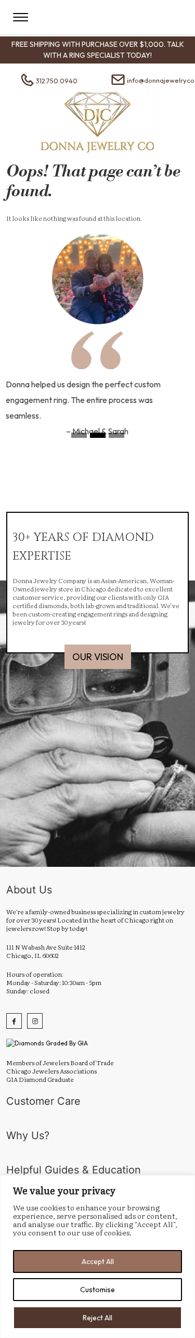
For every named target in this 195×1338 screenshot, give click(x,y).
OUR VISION (97, 657)
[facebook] (14, 1021)
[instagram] (35, 1021)
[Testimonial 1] (79, 439)
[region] (97, 1256)
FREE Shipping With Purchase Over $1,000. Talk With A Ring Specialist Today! (97, 50)
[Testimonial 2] (98, 439)
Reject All (97, 1317)
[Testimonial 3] (116, 439)
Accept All (98, 1261)
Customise (97, 1289)
